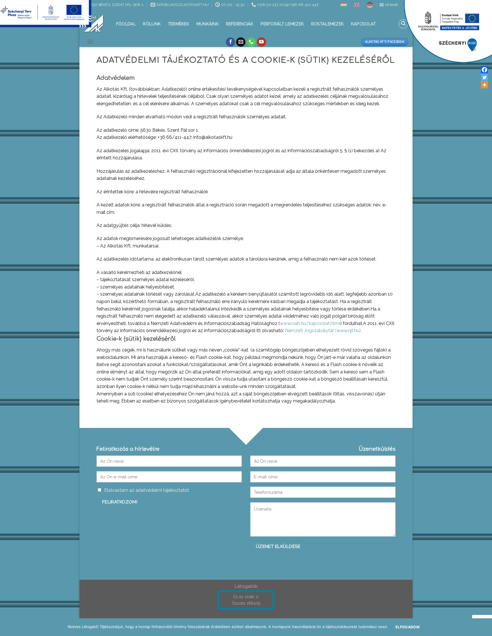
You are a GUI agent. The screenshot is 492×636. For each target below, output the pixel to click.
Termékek (178, 23)
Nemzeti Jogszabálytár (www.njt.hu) (323, 330)
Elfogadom (407, 627)
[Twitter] (484, 77)
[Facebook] (484, 69)
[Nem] (485, 628)
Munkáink (207, 23)
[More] (484, 84)
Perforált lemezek (282, 23)
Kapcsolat (363, 23)
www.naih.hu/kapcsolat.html (310, 323)
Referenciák (239, 23)
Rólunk (152, 23)
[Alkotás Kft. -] (94, 23)
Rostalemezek (327, 23)
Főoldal (126, 23)
